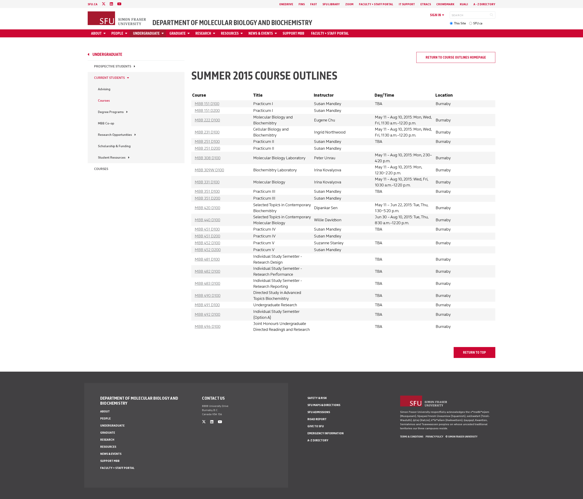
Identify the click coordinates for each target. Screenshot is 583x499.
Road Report (317, 419)
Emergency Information (325, 433)
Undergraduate (146, 33)
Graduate (177, 33)
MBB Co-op (106, 123)
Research (203, 33)
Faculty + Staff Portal (376, 4)
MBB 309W (209, 169)
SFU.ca (477, 23)
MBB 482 (207, 271)
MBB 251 (207, 141)
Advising (104, 89)
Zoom (349, 4)
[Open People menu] (127, 33)
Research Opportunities (115, 135)
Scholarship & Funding (114, 146)
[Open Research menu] (214, 33)
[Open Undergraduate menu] (163, 33)
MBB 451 (207, 229)
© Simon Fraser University (461, 436)
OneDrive (286, 4)
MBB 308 (207, 157)
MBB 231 (207, 132)
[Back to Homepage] (117, 18)
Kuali (464, 4)
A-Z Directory (317, 440)
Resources (230, 33)
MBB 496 (207, 326)
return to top (474, 352)
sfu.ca (92, 4)
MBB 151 (207, 103)
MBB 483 (207, 283)
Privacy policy (434, 436)
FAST (313, 4)
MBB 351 (207, 191)
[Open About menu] (105, 33)
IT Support (407, 4)
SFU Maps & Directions (323, 405)
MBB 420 (207, 207)
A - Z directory (484, 4)
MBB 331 (207, 182)
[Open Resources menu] (242, 33)
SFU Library (331, 4)
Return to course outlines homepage (456, 57)
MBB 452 (207, 242)
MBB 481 (207, 259)
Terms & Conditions (411, 436)
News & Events (260, 33)
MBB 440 (207, 219)
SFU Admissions (318, 412)
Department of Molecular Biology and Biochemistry (232, 23)
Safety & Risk (317, 398)
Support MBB (293, 33)
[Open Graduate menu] (189, 33)
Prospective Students (112, 66)
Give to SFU (315, 426)
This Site (460, 23)
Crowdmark (445, 4)
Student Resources (111, 157)
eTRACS (425, 4)
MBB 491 (207, 304)
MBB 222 (207, 120)
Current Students (109, 78)
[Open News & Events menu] (276, 33)
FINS (302, 4)
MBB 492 (207, 314)
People (117, 33)
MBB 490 (207, 295)
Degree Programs (111, 112)
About (96, 33)
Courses (104, 101)
